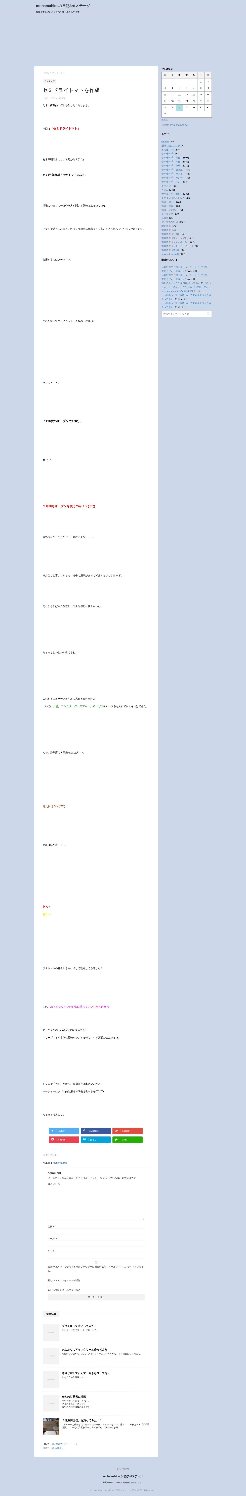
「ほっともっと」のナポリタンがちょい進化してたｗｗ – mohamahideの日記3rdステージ (186, 287)
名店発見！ (58, 1448)
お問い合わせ (123, 1468)
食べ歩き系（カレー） (173, 177)
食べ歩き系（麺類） (172, 193)
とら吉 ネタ (168, 149)
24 (165, 107)
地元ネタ (166, 226)
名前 (51, 1226)
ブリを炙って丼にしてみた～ (79, 1326)
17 (165, 101)
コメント (54, 1183)
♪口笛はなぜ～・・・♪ (64, 1443)
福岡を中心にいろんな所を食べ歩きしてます (123, 1482)
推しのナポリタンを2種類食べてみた (180, 283)
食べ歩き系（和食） (172, 157)
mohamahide (60, 1162)
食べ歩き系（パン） (172, 181)
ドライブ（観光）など (173, 197)
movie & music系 (170, 254)
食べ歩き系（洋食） (172, 161)
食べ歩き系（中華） (172, 165)
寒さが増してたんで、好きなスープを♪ (85, 1373)
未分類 (165, 217)
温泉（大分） (168, 205)
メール (53, 1238)
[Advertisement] (123, 41)
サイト (51, 1250)
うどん (165, 189)
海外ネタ (166, 230)
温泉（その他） (169, 209)
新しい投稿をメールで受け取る (64, 1290)
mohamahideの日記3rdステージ (63, 6)
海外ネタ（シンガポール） (175, 242)
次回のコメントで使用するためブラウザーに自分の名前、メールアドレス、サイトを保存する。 (96, 1268)
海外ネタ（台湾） (170, 234)
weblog (165, 141)
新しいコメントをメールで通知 (64, 1280)
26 (179, 107)
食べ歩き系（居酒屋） (173, 169)
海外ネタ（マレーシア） (174, 238)
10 (165, 94)
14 (194, 94)
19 (179, 101)
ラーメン (166, 185)
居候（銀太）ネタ (170, 145)
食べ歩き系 (167, 153)
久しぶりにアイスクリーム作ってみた (84, 1349)
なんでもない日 (169, 222)
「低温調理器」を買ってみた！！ (82, 1420)
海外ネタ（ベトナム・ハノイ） (177, 246)
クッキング (51, 1155)
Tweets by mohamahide (174, 124)
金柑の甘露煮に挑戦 (74, 1396)
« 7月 (164, 119)
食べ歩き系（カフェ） (173, 173)
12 (179, 94)
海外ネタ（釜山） (170, 250)
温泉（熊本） (168, 201)
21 (194, 101)
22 (201, 101)
